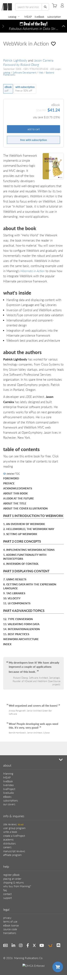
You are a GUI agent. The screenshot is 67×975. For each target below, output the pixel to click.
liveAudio (8, 793)
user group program (14, 828)
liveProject (9, 789)
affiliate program (12, 855)
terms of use (10, 921)
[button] (3, 26)
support (7, 898)
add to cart (34, 129)
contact (7, 894)
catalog (12, 16)
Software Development (24, 72)
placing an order (12, 878)
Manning (8, 773)
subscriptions (10, 800)
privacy (7, 917)
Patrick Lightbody (15, 60)
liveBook (39, 16)
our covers (9, 804)
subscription (54, 16)
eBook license (11, 925)
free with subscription (33, 140)
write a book (10, 832)
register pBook (11, 875)
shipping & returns (13, 882)
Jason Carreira (43, 60)
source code (10, 929)
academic (8, 839)
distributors (9, 843)
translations (9, 933)
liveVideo (8, 785)
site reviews (13, 824)
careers (7, 847)
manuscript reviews (14, 851)
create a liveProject (14, 835)
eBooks (7, 796)
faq (5, 890)
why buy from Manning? (17, 886)
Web (41, 72)
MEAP (28, 16)
